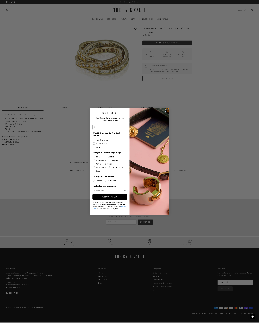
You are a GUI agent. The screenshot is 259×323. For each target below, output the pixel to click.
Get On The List (109, 196)
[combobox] (109, 190)
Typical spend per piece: (104, 186)
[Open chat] (252, 316)
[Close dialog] (166, 110)
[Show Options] (125, 190)
